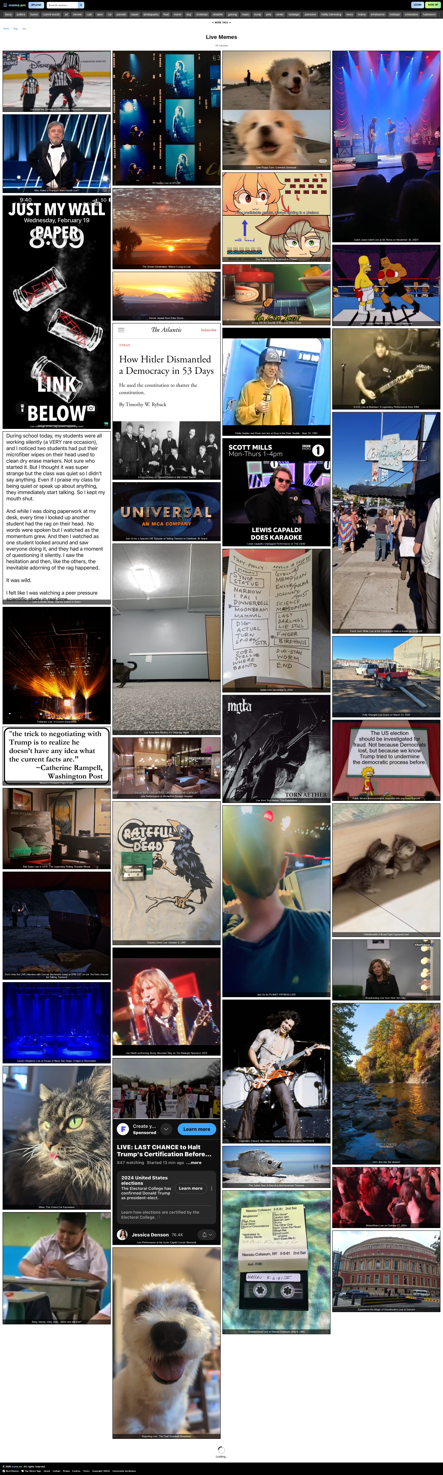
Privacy (66, 1471)
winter (279, 14)
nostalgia (294, 14)
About (47, 1471)
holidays (395, 14)
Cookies (76, 1471)
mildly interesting (331, 14)
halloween (429, 14)
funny (8, 14)
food (166, 14)
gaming (232, 14)
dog (189, 14)
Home (6, 28)
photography (151, 14)
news (349, 14)
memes (77, 14)
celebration (411, 14)
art (66, 14)
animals (121, 14)
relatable (218, 14)
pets (268, 14)
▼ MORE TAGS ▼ (221, 22)
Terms (86, 1471)
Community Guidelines (124, 1471)
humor (34, 14)
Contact (56, 1471)
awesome (310, 14)
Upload (36, 5)
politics (21, 14)
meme (177, 14)
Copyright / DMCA (101, 1471)
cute (89, 14)
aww (100, 14)
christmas (201, 14)
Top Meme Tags (33, 1471)
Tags (15, 28)
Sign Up (433, 4)
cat (109, 14)
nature (134, 14)
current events (51, 14)
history (362, 14)
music (245, 14)
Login (417, 4)
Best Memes (12, 1471)
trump (257, 14)
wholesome (378, 14)
